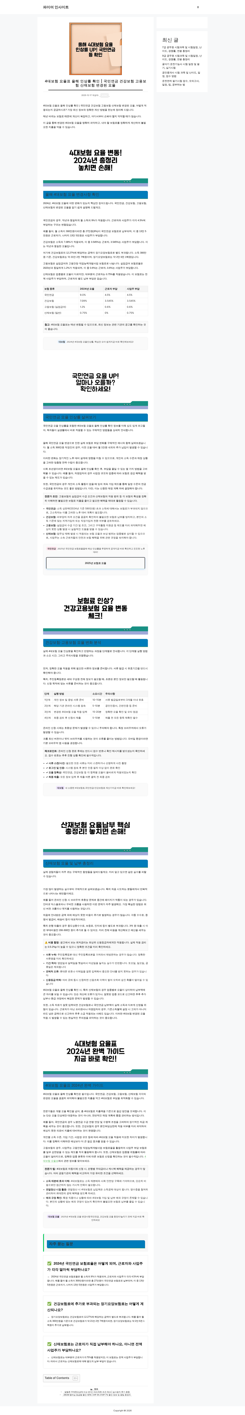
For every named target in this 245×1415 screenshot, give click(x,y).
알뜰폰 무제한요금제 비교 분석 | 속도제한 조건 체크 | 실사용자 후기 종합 (97, 1392)
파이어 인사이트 (56, 7)
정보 (96, 1389)
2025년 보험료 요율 (95, 563)
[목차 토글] (74, 1378)
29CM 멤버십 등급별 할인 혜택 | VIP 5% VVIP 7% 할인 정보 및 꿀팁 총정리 (97, 1395)
